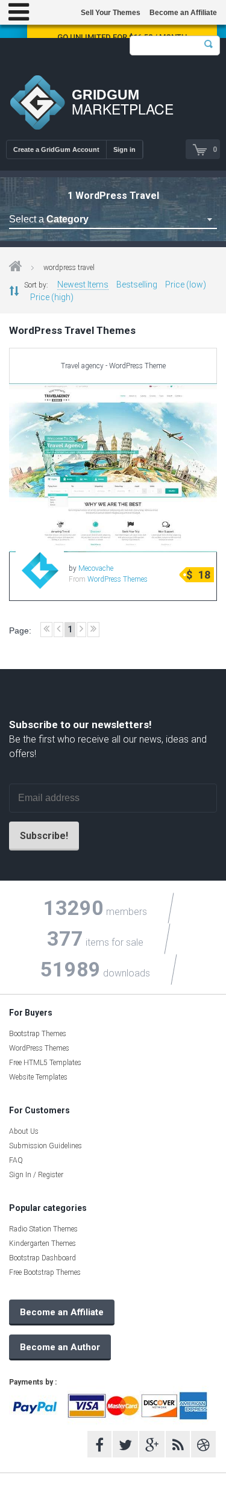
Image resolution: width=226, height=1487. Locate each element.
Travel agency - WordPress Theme (113, 366)
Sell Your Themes (110, 12)
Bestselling (136, 284)
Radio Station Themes (43, 1229)
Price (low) (185, 284)
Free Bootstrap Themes (45, 1272)
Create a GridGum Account (56, 149)
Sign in (124, 149)
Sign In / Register (36, 1175)
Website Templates (38, 1077)
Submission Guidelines (45, 1146)
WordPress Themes (117, 579)
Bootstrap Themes (37, 1034)
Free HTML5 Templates (45, 1062)
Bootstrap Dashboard (42, 1258)
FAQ (16, 1160)
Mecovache (95, 568)
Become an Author (60, 1347)
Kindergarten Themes (42, 1243)
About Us (24, 1131)
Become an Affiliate (183, 12)
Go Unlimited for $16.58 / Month (122, 37)
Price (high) (52, 297)
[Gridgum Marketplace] (37, 104)
